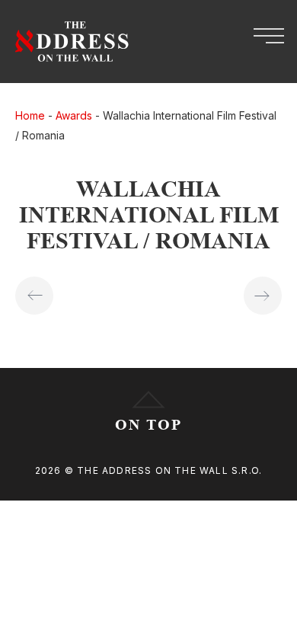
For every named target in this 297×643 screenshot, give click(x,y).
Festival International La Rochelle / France (34, 296)
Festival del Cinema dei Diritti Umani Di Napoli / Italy (263, 296)
